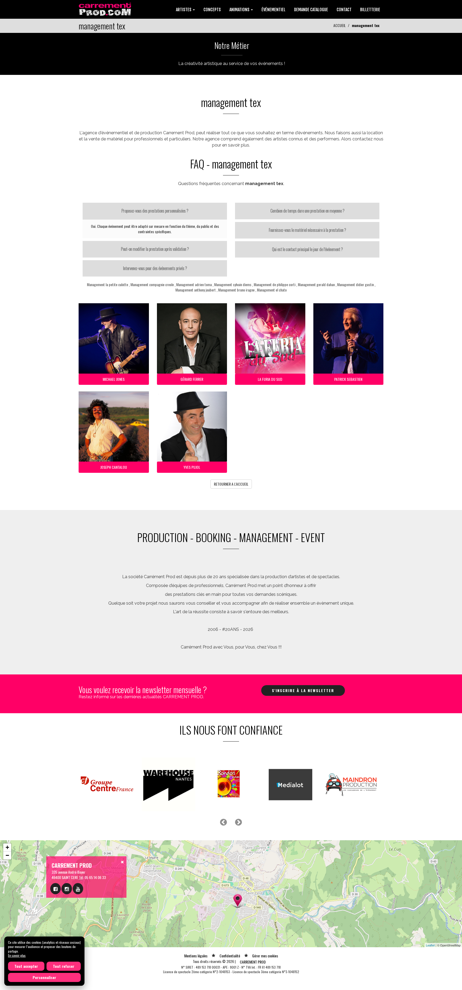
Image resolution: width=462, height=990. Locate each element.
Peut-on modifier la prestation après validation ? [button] (155, 249)
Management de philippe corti (274, 284)
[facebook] (55, 888)
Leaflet (430, 945)
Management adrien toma (194, 284)
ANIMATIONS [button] (239, 9)
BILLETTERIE (370, 9)
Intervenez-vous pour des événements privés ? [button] (155, 268)
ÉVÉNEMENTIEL (273, 9)
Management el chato (272, 290)
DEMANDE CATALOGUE (311, 9)
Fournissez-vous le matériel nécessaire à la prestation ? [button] (307, 230)
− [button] (7, 855)
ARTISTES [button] (184, 9)
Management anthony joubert (195, 290)
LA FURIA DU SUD (270, 379)
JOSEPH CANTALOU (113, 467)
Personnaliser (44, 977)
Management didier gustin (355, 284)
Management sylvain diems (232, 284)
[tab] (155, 211)
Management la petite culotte (107, 284)
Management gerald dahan (316, 284)
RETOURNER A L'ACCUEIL (231, 484)
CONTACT (344, 9)
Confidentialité (230, 955)
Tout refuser (63, 966)
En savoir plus (17, 955)
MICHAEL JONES (114, 379)
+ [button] (7, 847)
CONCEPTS (212, 9)
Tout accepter (26, 966)
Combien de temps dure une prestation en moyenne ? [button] (307, 211)
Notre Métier (231, 45)
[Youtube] (78, 888)
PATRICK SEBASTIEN (348, 379)
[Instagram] (66, 888)
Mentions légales (195, 955)
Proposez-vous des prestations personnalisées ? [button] (154, 211)
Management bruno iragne (236, 290)
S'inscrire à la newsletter (303, 690)
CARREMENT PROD (253, 962)
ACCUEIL (339, 25)
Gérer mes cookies (265, 955)
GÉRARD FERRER (191, 379)
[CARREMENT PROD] (105, 8)
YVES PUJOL (191, 467)
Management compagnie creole (152, 284)
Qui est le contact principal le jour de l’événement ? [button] (307, 249)
